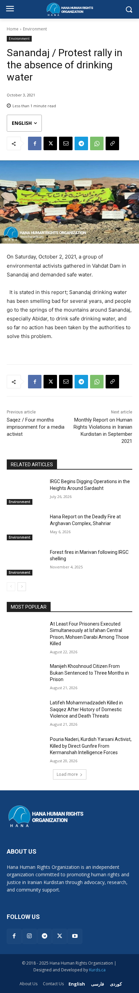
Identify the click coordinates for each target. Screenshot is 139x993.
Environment (35, 29)
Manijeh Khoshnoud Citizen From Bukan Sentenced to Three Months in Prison (89, 672)
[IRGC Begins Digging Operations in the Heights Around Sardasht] (26, 491)
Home (13, 29)
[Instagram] (29, 936)
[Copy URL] (112, 143)
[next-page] (22, 586)
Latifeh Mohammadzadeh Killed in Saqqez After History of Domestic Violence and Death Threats (86, 709)
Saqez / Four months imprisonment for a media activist (35, 427)
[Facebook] (34, 143)
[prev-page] (11, 586)
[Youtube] (74, 936)
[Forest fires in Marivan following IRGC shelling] (26, 562)
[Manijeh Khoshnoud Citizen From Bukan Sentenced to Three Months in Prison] (26, 676)
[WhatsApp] (97, 143)
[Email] (66, 143)
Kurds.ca (97, 970)
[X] (50, 143)
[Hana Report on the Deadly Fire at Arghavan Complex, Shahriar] (26, 527)
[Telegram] (81, 143)
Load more (67, 774)
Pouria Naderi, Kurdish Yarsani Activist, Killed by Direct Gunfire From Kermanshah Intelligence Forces (91, 746)
